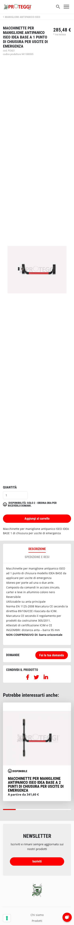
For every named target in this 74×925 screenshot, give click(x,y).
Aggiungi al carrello (37, 518)
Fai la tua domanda (51, 655)
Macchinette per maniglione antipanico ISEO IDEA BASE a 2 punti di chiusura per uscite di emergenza (36, 784)
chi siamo (37, 915)
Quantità (10, 487)
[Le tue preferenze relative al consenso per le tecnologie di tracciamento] (7, 918)
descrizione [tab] (37, 549)
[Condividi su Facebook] (27, 678)
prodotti (37, 920)
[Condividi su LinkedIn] (46, 678)
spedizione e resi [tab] (37, 557)
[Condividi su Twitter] (36, 678)
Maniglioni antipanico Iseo (22, 17)
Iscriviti (37, 861)
